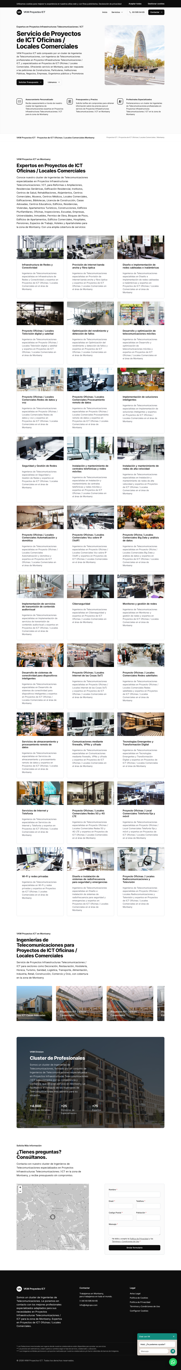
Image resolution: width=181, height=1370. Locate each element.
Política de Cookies (139, 1298)
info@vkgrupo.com (88, 1305)
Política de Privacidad (139, 1238)
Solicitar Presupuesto (28, 82)
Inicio (104, 12)
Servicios (116, 12)
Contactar (154, 12)
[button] (52, 1217)
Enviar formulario (135, 1248)
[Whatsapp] (173, 1362)
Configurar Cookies (139, 1311)
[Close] (173, 1336)
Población (141, 1212)
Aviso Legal (135, 1293)
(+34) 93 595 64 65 (89, 1301)
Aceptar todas (135, 4)
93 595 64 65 (138, 12)
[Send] (173, 1351)
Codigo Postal (116, 1212)
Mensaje (113, 1224)
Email (112, 1201)
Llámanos (52, 82)
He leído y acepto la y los (132, 1240)
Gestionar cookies (156, 4)
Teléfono (140, 1201)
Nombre (113, 1189)
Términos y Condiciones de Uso (125, 1241)
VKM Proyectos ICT (34, 12)
